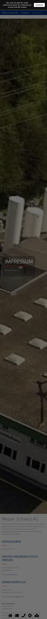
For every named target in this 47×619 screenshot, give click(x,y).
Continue (39, 5)
